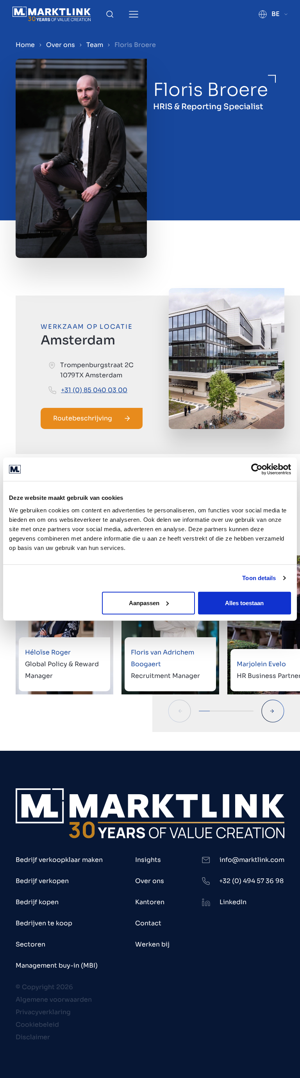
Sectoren (30, 944)
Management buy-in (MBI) (57, 965)
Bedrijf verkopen (42, 881)
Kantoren (149, 902)
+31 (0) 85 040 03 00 (94, 390)
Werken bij (152, 944)
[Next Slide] (272, 711)
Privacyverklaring (43, 1012)
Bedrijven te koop (44, 923)
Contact (148, 923)
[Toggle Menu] (133, 14)
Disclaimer (33, 1037)
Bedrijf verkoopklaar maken (59, 860)
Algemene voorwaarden (54, 999)
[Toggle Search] (109, 14)
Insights (148, 860)
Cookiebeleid (37, 1024)
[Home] (51, 14)
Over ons (60, 45)
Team (94, 45)
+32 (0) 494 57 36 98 (251, 881)
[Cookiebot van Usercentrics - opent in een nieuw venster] (257, 469)
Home (25, 45)
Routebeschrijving (82, 418)
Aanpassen (144, 602)
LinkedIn (233, 902)
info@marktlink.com (252, 860)
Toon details (259, 578)
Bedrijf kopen (37, 902)
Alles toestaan (244, 602)
